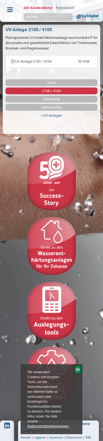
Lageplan (40, 437)
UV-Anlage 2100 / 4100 (52, 61)
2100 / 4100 (51, 91)
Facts (51, 83)
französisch (65, 8)
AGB (88, 437)
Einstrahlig (51, 99)
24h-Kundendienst (37, 8)
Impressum (56, 437)
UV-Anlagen (52, 115)
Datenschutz (74, 437)
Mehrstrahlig (52, 107)
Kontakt (26, 437)
